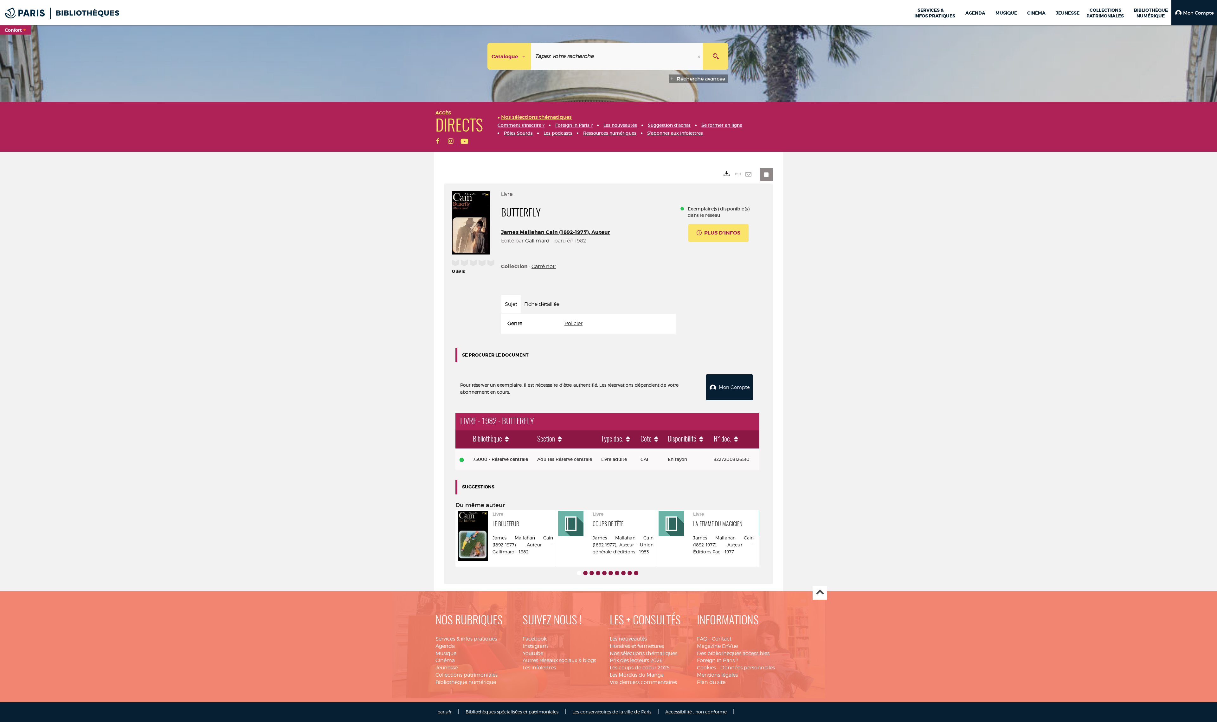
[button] (1194, 12)
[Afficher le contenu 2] (585, 573)
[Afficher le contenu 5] (604, 573)
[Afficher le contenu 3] (591, 573)
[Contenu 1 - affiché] (579, 573)
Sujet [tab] (511, 304)
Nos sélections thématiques (643, 653)
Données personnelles (747, 668)
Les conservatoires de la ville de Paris (611, 711)
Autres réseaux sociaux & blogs (559, 660)
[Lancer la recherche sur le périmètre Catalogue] (715, 56)
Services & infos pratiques (466, 639)
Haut (820, 593)
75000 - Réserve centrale (500, 459)
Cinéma (445, 660)
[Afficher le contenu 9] (630, 573)
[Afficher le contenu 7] (617, 573)
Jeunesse (446, 668)
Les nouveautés (628, 639)
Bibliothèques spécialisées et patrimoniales (512, 711)
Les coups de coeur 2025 (640, 668)
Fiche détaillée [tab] (541, 304)
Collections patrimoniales (466, 675)
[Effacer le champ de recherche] (699, 56)
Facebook (535, 639)
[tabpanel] (588, 323)
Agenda (445, 646)
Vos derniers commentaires (643, 682)
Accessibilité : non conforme (696, 711)
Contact (721, 639)
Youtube (533, 653)
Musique (445, 653)
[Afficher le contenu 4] (598, 573)
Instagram (535, 646)
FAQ (702, 639)
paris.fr (444, 711)
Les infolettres (539, 668)
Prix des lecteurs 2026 (636, 660)
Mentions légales (717, 675)
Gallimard (537, 241)
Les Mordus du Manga (637, 675)
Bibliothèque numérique (465, 682)
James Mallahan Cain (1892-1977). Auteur (555, 232)
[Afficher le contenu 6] (610, 573)
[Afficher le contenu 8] (623, 573)
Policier (573, 323)
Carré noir (543, 266)
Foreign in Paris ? (717, 660)
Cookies (706, 668)
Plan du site (711, 682)
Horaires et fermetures (637, 646)
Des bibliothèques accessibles (733, 653)
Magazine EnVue (717, 646)
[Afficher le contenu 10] (636, 573)
